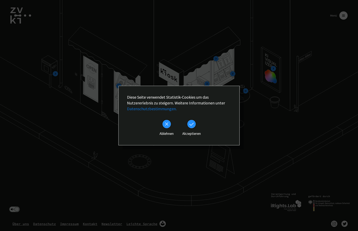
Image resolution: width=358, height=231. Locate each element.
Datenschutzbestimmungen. (152, 108)
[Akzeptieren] (191, 124)
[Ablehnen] (166, 124)
